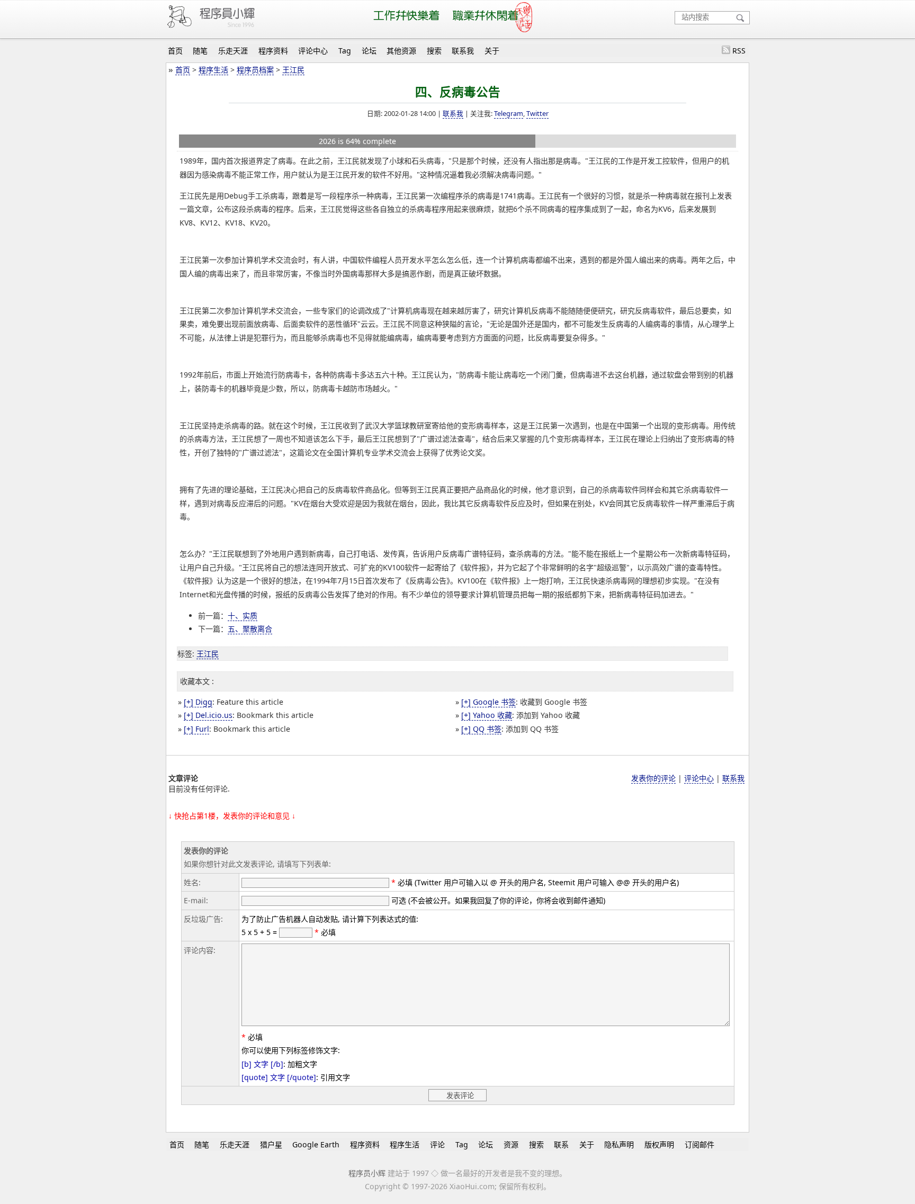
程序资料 (273, 51)
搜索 (434, 51)
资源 (511, 1144)
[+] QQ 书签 (481, 729)
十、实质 (242, 615)
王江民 (293, 70)
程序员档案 (255, 70)
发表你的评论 (653, 778)
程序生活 (213, 70)
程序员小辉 (366, 1173)
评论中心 (313, 51)
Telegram (508, 113)
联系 (561, 1144)
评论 (437, 1144)
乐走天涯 (233, 51)
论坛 (369, 51)
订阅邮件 (699, 1144)
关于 (492, 51)
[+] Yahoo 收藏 (486, 715)
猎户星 (271, 1144)
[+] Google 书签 (488, 702)
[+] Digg (198, 702)
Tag (344, 51)
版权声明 (659, 1144)
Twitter (537, 113)
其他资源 (401, 51)
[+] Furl (196, 729)
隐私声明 (619, 1144)
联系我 (463, 51)
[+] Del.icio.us (208, 715)
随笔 (200, 51)
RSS (739, 51)
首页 (175, 51)
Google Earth (315, 1144)
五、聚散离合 (250, 629)
